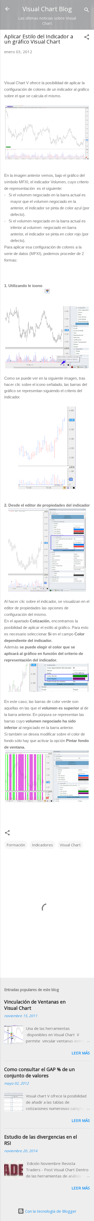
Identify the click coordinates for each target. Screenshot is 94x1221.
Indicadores (42, 844)
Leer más (81, 1052)
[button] (87, 38)
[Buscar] (87, 11)
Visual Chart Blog (47, 8)
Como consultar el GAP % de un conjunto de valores (39, 1072)
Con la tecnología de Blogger (50, 1211)
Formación (16, 844)
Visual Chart (70, 844)
